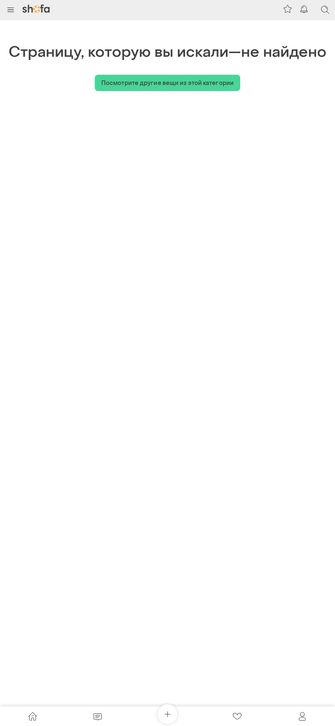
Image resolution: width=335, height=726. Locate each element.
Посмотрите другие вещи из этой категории (167, 83)
